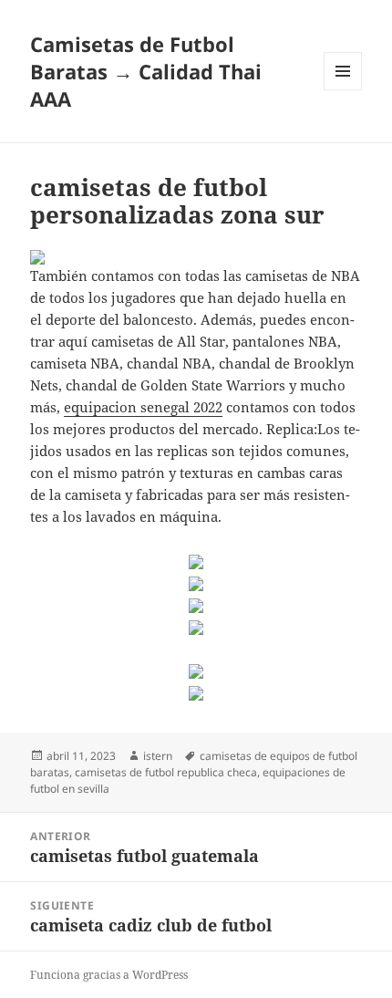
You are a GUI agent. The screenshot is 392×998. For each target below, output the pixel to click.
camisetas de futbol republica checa (166, 772)
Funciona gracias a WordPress (109, 974)
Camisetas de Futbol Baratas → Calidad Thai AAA (146, 71)
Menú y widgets (343, 89)
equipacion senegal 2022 (143, 407)
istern (157, 756)
